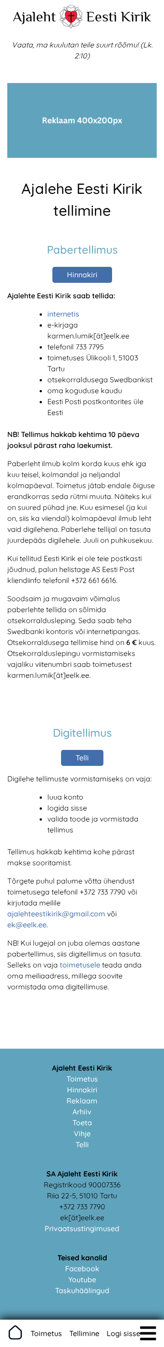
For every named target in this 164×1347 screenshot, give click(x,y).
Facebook (82, 1268)
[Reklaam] (82, 155)
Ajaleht (34, 16)
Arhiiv (82, 1111)
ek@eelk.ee (26, 924)
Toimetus (82, 1078)
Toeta (82, 1122)
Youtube (82, 1279)
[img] (148, 1333)
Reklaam (82, 1100)
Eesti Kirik (118, 16)
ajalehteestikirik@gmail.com (56, 913)
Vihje (82, 1133)
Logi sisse (123, 1333)
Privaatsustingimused (82, 1228)
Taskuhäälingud (82, 1290)
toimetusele (80, 964)
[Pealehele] (71, 25)
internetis (63, 313)
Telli (82, 757)
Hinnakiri (82, 274)
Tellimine (84, 1333)
